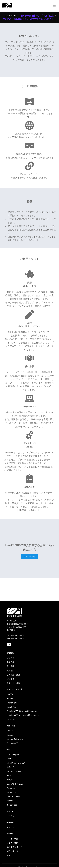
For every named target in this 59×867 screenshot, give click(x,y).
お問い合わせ (29, 556)
